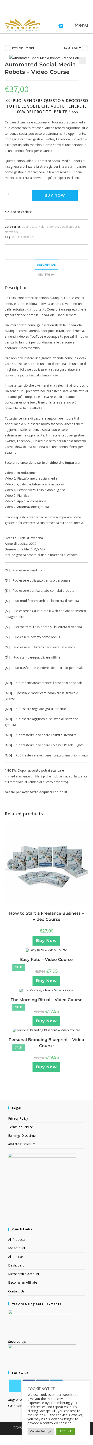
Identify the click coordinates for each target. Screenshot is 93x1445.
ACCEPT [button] (66, 1431)
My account (16, 1248)
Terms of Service (20, 1127)
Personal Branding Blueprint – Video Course (46, 1042)
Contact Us (16, 1291)
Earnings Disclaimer (22, 1135)
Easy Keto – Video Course (46, 959)
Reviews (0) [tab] (46, 274)
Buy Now (54, 195)
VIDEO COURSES (23, 237)
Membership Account (23, 1274)
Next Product (72, 48)
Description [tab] (46, 265)
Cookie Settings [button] (40, 1431)
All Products (17, 1239)
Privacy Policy (18, 1118)
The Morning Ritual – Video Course (46, 999)
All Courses (16, 1257)
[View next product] (85, 48)
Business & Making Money (40, 227)
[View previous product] (8, 48)
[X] (15, 1386)
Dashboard (16, 1265)
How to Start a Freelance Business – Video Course (46, 916)
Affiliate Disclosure (21, 1144)
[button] (82, 60)
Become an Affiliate (22, 1282)
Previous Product (23, 48)
